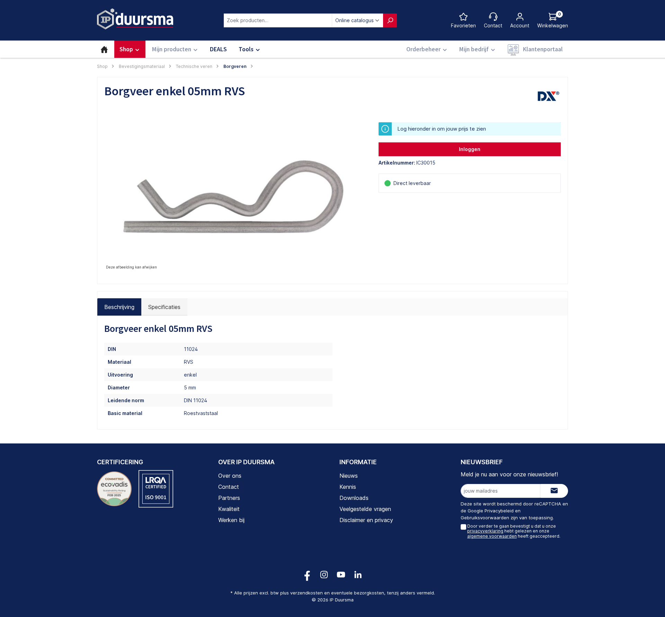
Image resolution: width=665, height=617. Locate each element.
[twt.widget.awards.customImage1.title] (114, 488)
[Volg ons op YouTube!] (341, 574)
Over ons (229, 475)
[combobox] (278, 20)
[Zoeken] (390, 20)
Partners (229, 497)
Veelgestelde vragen (365, 508)
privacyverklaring (485, 531)
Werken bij (231, 520)
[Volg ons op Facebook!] (307, 574)
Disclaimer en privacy (366, 520)
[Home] (104, 49)
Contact (228, 486)
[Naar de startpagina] (135, 18)
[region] (234, 196)
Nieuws (348, 475)
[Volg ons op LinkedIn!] (358, 574)
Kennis (347, 486)
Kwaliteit (229, 508)
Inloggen (469, 149)
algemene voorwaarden (492, 536)
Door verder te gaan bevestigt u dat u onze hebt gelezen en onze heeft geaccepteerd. (513, 531)
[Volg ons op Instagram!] (324, 574)
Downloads (354, 497)
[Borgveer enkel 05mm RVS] (234, 196)
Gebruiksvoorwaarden (485, 517)
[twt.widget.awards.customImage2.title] (156, 489)
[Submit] (554, 491)
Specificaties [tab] (164, 306)
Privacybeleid (499, 510)
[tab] (119, 307)
